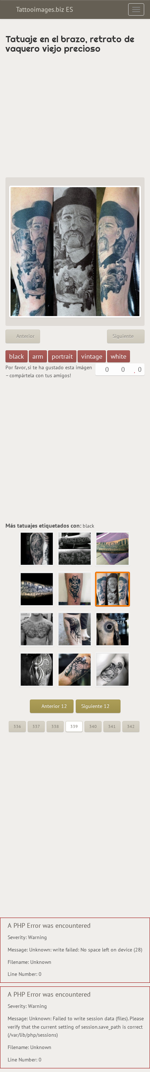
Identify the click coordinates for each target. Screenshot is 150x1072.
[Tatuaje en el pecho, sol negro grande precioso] (113, 629)
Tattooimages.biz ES (43, 9)
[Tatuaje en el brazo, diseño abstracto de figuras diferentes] (37, 549)
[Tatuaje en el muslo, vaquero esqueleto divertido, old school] (75, 589)
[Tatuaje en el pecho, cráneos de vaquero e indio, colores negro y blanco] (37, 629)
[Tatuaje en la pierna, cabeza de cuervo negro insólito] (75, 629)
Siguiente (123, 336)
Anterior (25, 336)
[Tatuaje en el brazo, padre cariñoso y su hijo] (113, 670)
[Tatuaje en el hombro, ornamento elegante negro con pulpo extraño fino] (37, 670)
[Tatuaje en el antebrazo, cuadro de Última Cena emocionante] (113, 549)
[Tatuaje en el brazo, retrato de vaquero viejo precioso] (113, 589)
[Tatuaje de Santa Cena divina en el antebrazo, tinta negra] (75, 549)
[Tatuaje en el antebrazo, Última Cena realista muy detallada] (37, 589)
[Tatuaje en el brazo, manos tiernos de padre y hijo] (75, 670)
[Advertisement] (75, 115)
